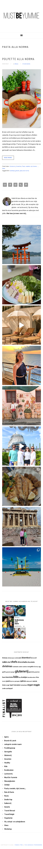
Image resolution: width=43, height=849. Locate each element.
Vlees (3, 168)
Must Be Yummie (21, 15)
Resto (6, 796)
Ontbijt (7, 785)
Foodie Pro (19, 845)
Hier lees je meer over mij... (17, 213)
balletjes (12, 170)
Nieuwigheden (9, 781)
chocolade (22, 662)
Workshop (8, 829)
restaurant (29, 681)
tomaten (17, 685)
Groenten (19, 166)
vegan (30, 684)
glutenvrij (21, 671)
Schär (4, 685)
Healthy (7, 763)
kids (15, 677)
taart (11, 685)
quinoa (23, 681)
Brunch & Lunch (10, 740)
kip (20, 677)
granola (31, 672)
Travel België (9, 814)
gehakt (17, 170)
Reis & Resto (9, 792)
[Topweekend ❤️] (21, 526)
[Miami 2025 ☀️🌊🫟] (21, 566)
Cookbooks (15, 666)
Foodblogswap (9, 748)
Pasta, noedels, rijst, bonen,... (30, 166)
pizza (12, 681)
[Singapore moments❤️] (21, 405)
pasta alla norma (24, 170)
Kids (5, 766)
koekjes (24, 677)
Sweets (7, 807)
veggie (36, 684)
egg (40, 666)
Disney (36, 666)
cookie (20, 666)
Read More (8, 157)
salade (35, 681)
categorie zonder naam (13, 744)
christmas (7, 666)
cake (4, 661)
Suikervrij (7, 803)
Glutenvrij (13, 166)
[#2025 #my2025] (21, 446)
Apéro (6, 737)
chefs (14, 661)
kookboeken (32, 677)
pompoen (17, 681)
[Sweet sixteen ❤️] (21, 365)
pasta (8, 681)
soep (7, 685)
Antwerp (5, 658)
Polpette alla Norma (18, 59)
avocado (18, 658)
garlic (4, 672)
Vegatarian (8, 818)
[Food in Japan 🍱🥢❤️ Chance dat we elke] (21, 284)
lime (37, 677)
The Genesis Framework (33, 845)
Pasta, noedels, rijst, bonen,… (15, 788)
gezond (8, 672)
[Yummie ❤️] (21, 486)
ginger (13, 672)
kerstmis (9, 677)
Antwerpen (11, 658)
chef (9, 662)
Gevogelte (8, 752)
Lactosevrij (8, 774)
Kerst (4, 677)
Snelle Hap (8, 799)
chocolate (31, 662)
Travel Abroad (9, 810)
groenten (37, 672)
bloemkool (26, 657)
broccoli (34, 658)
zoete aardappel (7, 688)
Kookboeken (9, 770)
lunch (4, 681)
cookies (25, 666)
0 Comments (26, 64)
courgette (30, 667)
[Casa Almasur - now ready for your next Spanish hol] (21, 325)
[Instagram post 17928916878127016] (21, 244)
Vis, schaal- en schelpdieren (14, 822)
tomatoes (24, 685)
